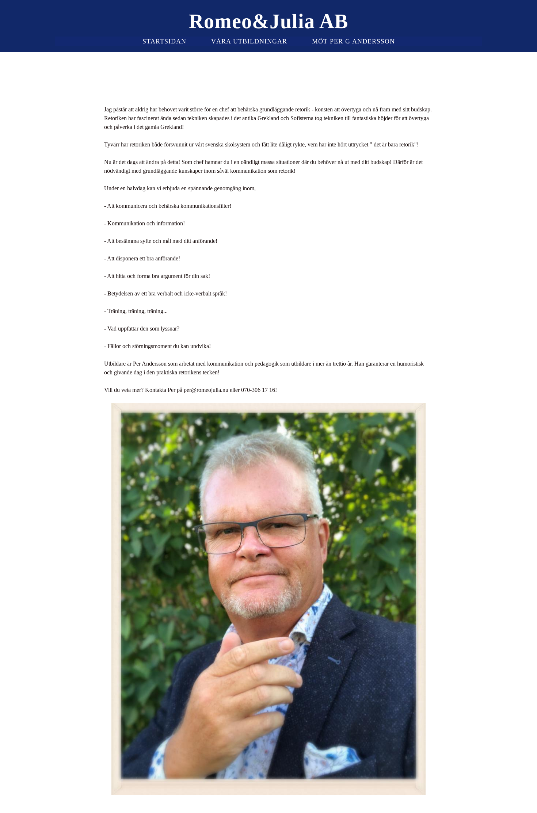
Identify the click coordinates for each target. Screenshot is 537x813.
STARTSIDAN (164, 41)
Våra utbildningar (249, 41)
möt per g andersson (353, 41)
